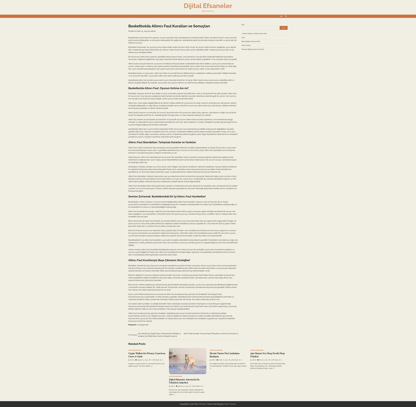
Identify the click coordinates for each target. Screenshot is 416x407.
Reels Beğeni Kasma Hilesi (250, 41)
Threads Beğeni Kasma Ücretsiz (252, 49)
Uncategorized (142, 325)
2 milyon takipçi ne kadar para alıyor (254, 33)
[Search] (286, 16)
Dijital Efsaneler (208, 6)
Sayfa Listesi (245, 45)
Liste (243, 37)
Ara (242, 25)
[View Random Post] (281, 16)
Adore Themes (230, 404)
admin (153, 31)
